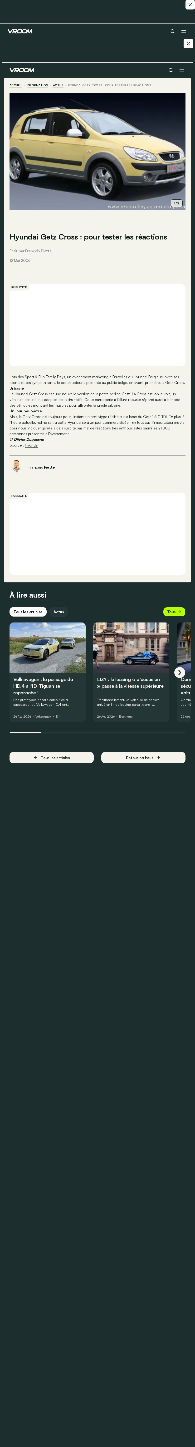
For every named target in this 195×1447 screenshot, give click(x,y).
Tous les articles (28, 611)
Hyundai (31, 445)
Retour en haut (139, 757)
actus (58, 85)
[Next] (179, 672)
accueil (16, 85)
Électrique (125, 716)
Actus (59, 611)
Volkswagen (43, 716)
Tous (171, 611)
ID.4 (58, 716)
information (37, 85)
